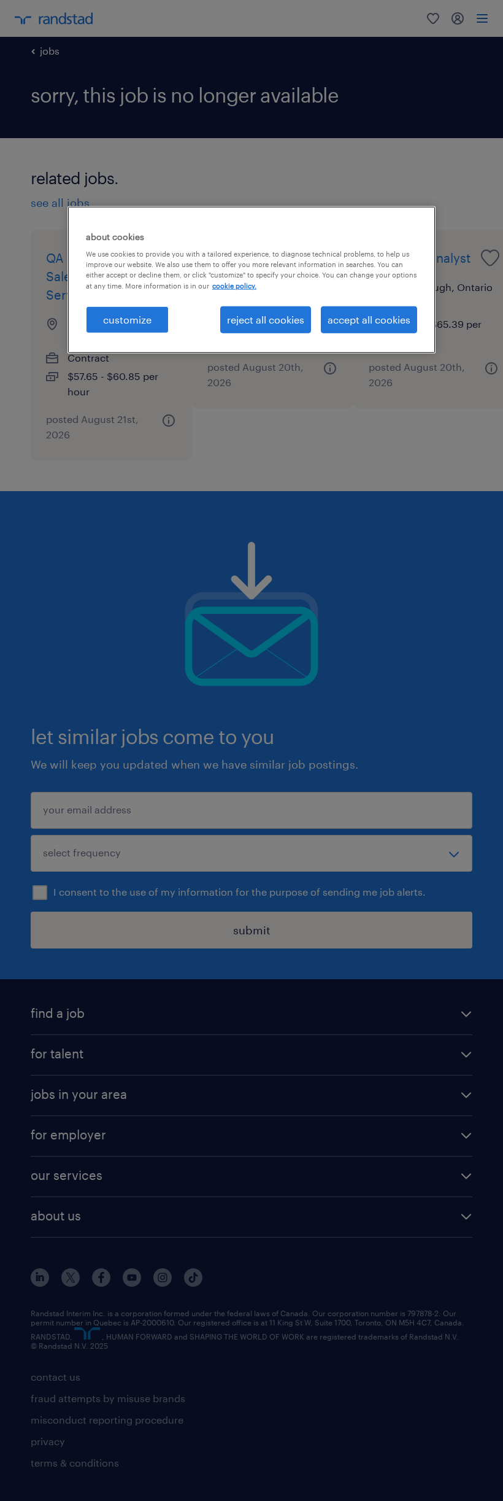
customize (127, 319)
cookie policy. (234, 285)
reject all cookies (265, 319)
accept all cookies (369, 319)
